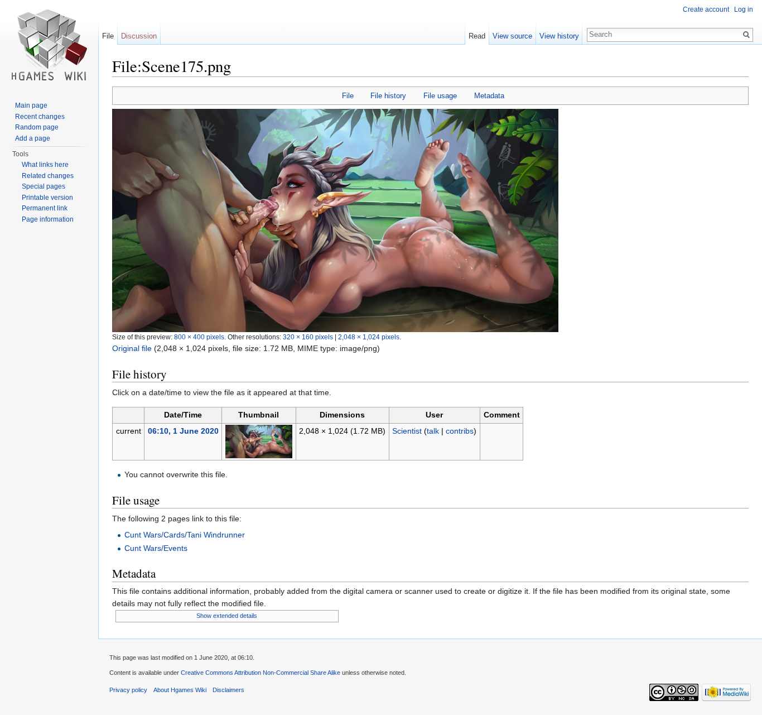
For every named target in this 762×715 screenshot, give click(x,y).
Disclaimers (228, 690)
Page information (48, 219)
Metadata (489, 96)
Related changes (48, 176)
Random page (37, 127)
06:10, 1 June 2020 (183, 430)
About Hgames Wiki (179, 690)
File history (388, 96)
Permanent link (44, 208)
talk (433, 430)
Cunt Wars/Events (155, 548)
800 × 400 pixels (199, 336)
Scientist (407, 430)
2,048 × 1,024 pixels (368, 336)
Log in (743, 9)
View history (559, 36)
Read (477, 36)
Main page (31, 105)
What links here (45, 165)
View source (512, 36)
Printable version (47, 197)
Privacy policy (128, 690)
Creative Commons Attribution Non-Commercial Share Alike (260, 672)
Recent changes (40, 117)
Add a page (32, 138)
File (348, 96)
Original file (132, 348)
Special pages (43, 186)
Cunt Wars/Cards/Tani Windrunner (184, 534)
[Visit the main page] (49, 44)
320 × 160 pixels (308, 336)
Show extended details (226, 615)
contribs (460, 430)
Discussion (139, 36)
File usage (440, 96)
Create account (706, 9)
